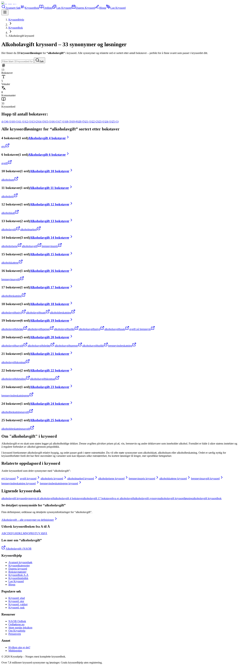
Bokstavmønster (17, 571)
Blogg (11, 584)
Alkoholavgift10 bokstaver (49, 171)
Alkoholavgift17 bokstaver (49, 287)
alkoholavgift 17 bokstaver (97, 498)
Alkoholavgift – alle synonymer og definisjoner (27, 519)
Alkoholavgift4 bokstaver (47, 138)
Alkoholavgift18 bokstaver (49, 304)
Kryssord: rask (16, 607)
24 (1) (108, 121)
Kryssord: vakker (18, 604)
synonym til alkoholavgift (40, 498)
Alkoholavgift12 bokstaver (49, 204)
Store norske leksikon (20, 627)
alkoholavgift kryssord (13, 498)
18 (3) (68, 121)
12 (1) (28, 121)
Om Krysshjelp (16, 630)
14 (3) (41, 121)
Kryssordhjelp (16, 19)
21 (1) (88, 121)
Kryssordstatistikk (18, 578)
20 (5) (82, 121)
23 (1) (102, 121)
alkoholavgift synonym (147, 498)
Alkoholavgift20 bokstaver (49, 337)
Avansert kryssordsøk (20, 562)
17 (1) (62, 121)
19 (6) (75, 121)
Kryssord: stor (16, 601)
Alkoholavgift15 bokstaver (49, 254)
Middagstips (15, 650)
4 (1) (4, 121)
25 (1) (115, 121)
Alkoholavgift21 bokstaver (49, 354)
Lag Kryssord (16, 581)
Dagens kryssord (17, 568)
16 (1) (55, 121)
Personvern (14, 633)
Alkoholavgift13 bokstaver (49, 221)
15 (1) (48, 121)
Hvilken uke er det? (19, 647)
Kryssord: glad (16, 598)
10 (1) (15, 121)
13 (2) (35, 121)
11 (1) (22, 121)
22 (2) (95, 121)
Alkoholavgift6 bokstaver (47, 154)
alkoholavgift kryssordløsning (176, 498)
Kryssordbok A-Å (18, 574)
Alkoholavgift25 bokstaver (49, 420)
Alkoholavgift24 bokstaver (49, 403)
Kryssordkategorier (19, 565)
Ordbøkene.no (16, 624)
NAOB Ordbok (17, 621)
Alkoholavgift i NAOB (18, 548)
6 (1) (9, 121)
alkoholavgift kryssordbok (207, 498)
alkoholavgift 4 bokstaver (68, 498)
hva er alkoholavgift (123, 498)
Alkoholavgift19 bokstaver (49, 320)
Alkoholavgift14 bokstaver (49, 237)
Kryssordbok (15, 27)
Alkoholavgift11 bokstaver (49, 188)
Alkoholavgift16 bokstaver (49, 271)
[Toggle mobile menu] (4, 12)
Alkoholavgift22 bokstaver (49, 370)
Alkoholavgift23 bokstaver (49, 387)
